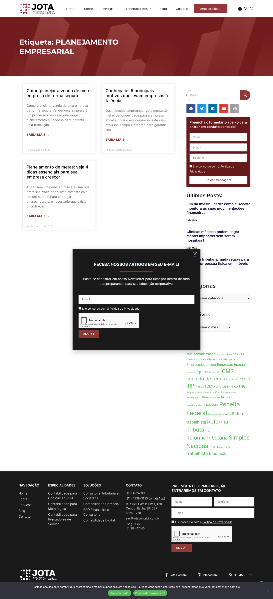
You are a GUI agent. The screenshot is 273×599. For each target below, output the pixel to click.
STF (213, 447)
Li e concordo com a (203, 522)
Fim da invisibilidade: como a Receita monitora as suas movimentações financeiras (218, 208)
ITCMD (209, 386)
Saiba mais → (38, 134)
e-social (233, 359)
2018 (189, 354)
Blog (163, 9)
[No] (268, 590)
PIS (212, 392)
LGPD (219, 387)
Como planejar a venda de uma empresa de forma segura (58, 93)
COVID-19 (222, 359)
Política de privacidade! (150, 593)
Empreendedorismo (201, 365)
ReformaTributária (207, 438)
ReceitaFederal (216, 414)
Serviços (107, 9)
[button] (190, 108)
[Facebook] (240, 9)
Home (70, 9)
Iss (200, 386)
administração (204, 354)
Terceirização (223, 447)
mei (243, 386)
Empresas (225, 364)
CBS (235, 354)
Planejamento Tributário (217, 397)
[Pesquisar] (245, 95)
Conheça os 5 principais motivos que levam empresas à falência (137, 95)
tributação (218, 453)
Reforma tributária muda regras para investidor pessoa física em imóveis (217, 261)
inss (242, 379)
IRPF (191, 386)
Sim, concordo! (119, 593)
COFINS (190, 359)
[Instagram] (246, 9)
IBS (206, 372)
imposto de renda (205, 379)
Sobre (88, 9)
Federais (190, 372)
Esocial (240, 364)
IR (248, 379)
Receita (212, 405)
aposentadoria (224, 354)
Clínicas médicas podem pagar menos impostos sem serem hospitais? (212, 236)
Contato (182, 9)
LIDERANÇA (230, 386)
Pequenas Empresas (197, 392)
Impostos (232, 379)
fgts (199, 371)
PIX (217, 392)
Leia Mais (191, 220)
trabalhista (197, 453)
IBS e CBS (214, 372)
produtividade (195, 405)
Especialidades (136, 9)
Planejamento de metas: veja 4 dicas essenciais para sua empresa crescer (57, 171)
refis (228, 414)
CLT (241, 354)
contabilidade (205, 359)
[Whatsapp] (251, 9)
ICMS (227, 371)
